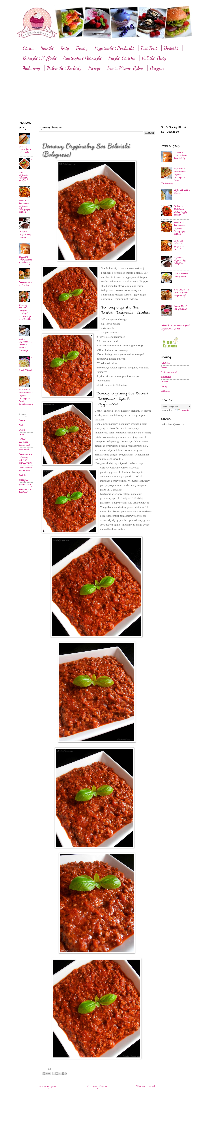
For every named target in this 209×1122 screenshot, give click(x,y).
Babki (164, 367)
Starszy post (145, 1086)
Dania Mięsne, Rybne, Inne (25, 469)
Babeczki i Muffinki (39, 58)
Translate (184, 410)
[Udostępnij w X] (59, 1073)
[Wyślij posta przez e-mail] (49, 1069)
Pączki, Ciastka (121, 58)
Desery (82, 48)
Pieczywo (157, 68)
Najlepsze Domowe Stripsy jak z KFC (180, 245)
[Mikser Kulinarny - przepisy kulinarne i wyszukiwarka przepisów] (170, 348)
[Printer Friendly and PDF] (46, 1074)
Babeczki (165, 363)
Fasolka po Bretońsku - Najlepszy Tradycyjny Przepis (24, 206)
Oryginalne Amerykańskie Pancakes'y (25, 260)
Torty (64, 48)
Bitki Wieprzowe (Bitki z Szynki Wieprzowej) (181, 292)
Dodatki (22, 475)
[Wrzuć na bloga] (56, 1073)
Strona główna (97, 1086)
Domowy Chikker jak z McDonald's (25, 149)
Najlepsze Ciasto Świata (182, 191)
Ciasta (28, 48)
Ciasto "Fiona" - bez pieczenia (181, 308)
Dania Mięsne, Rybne (125, 68)
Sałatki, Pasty (154, 58)
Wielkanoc (165, 391)
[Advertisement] (104, 93)
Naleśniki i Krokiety (64, 68)
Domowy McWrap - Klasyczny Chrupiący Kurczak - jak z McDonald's (25, 312)
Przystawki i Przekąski (114, 48)
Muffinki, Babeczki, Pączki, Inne (24, 442)
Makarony (31, 68)
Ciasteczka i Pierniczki (82, 58)
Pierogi (94, 68)
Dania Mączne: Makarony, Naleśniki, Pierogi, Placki (26, 459)
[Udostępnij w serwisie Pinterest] (65, 1073)
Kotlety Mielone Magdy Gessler (181, 275)
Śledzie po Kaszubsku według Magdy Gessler (180, 211)
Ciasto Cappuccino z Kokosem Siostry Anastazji (25, 344)
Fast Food (149, 48)
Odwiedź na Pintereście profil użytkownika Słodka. (175, 327)
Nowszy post (48, 1086)
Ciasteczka (166, 377)
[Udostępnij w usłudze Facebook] (62, 1073)
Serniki (47, 48)
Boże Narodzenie (169, 372)
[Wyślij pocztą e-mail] (54, 1073)
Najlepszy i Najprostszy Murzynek (24, 234)
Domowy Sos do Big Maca (25, 284)
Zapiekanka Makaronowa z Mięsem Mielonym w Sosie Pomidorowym (26, 397)
